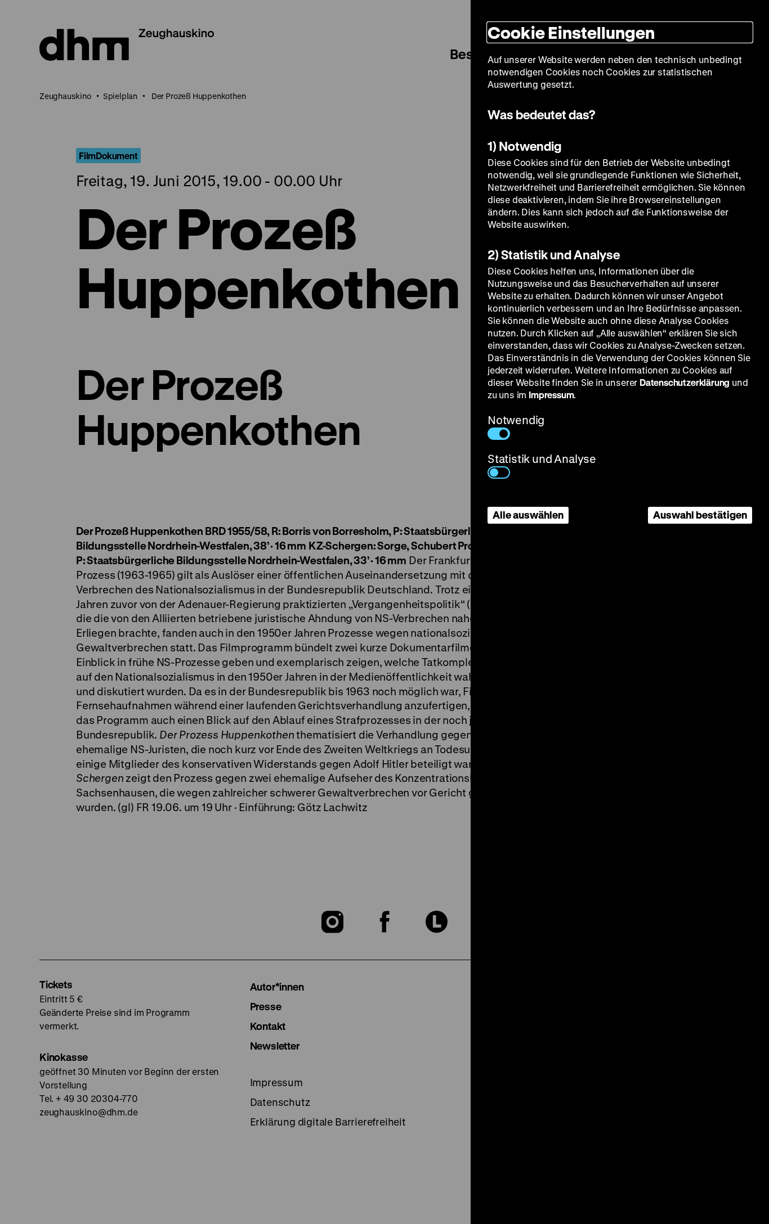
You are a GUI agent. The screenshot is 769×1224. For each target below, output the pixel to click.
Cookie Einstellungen (571, 32)
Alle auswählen (528, 514)
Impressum (551, 394)
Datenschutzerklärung (685, 382)
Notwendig (516, 419)
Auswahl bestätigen (700, 514)
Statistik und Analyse (542, 458)
